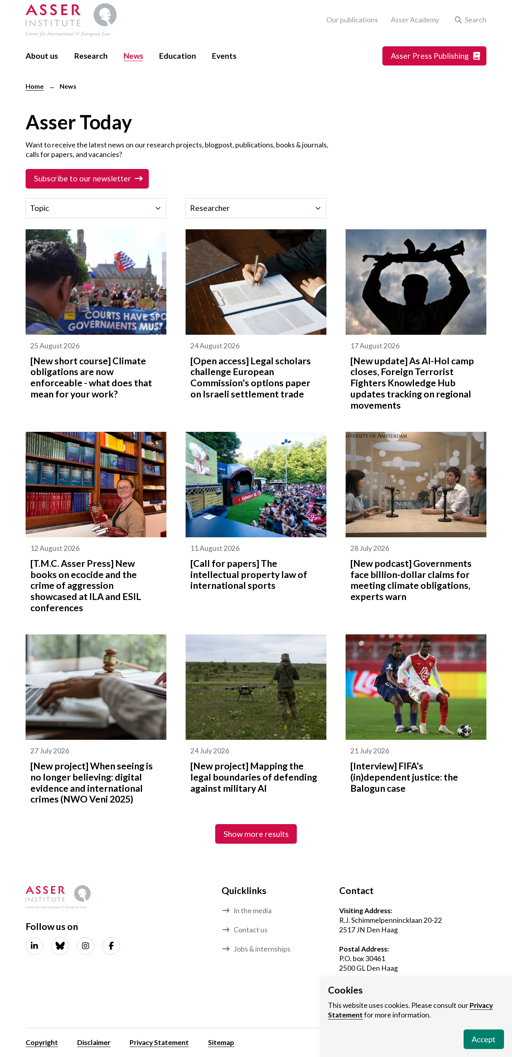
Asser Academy (415, 20)
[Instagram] (85, 946)
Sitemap (221, 1042)
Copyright (42, 1042)
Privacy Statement (159, 1042)
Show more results (256, 833)
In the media (253, 910)
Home (35, 86)
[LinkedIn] (34, 946)
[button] (469, 20)
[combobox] (96, 208)
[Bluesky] (60, 946)
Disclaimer (93, 1042)
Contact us (251, 930)
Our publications (352, 20)
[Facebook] (111, 946)
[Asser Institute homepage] (71, 20)
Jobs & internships (262, 949)
